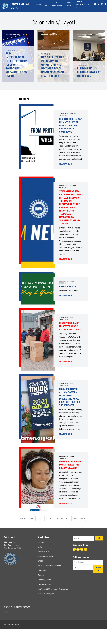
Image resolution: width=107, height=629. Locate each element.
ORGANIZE (42, 570)
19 (70, 518)
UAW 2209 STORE (44, 584)
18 (66, 518)
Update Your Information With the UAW (82, 4)
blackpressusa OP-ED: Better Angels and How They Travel (70, 326)
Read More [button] (65, 164)
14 (50, 518)
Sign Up (98, 568)
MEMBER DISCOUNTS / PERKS (49, 566)
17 (62, 518)
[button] (99, 538)
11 (39, 518)
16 (58, 518)
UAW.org (38, 4)
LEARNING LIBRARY (45, 556)
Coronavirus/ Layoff (67, 113)
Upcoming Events (44, 580)
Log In (6, 612)
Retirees (41, 575)
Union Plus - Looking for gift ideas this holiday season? (70, 464)
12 (43, 518)
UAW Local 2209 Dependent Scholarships (53, 589)
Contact (41, 542)
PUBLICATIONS (44, 552)
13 (46, 518)
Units (40, 547)
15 (54, 519)
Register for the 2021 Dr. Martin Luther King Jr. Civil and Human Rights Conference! (70, 125)
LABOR (40, 561)
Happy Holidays (67, 286)
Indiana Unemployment (46, 594)
